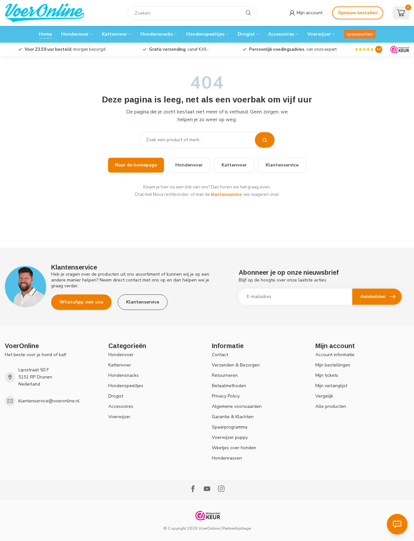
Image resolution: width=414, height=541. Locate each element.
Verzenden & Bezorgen (236, 365)
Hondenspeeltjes (205, 34)
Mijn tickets (326, 375)
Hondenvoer (75, 34)
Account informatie (334, 355)
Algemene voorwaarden (237, 406)
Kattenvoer (114, 34)
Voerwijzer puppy (230, 437)
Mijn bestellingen (332, 365)
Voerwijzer (319, 34)
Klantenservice (282, 165)
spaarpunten (360, 34)
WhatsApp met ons (81, 302)
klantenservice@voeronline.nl (49, 401)
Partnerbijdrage (237, 528)
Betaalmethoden (229, 386)
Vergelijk (324, 396)
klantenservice (226, 194)
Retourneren (225, 375)
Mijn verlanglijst (331, 386)
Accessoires (281, 34)
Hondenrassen (227, 458)
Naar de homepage (136, 165)
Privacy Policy (226, 396)
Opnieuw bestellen (357, 13)
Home (45, 34)
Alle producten (330, 406)
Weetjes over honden (234, 448)
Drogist (246, 34)
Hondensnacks (156, 34)
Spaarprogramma (229, 427)
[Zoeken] (265, 140)
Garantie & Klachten (233, 417)
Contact (220, 355)
